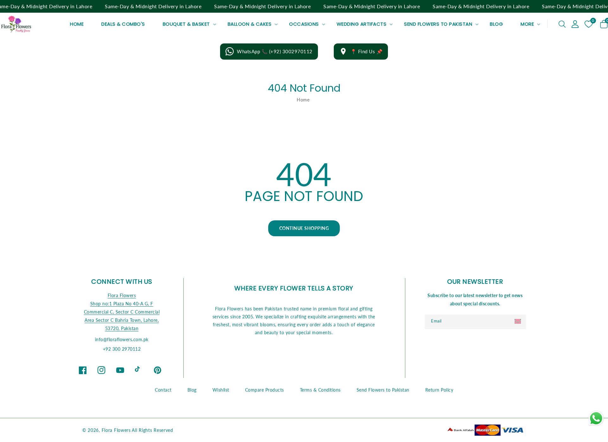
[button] (562, 24)
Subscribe (518, 321)
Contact (163, 390)
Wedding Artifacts (362, 24)
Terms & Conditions (320, 390)
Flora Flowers (122, 295)
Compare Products (264, 390)
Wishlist (220, 390)
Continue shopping (304, 228)
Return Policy (439, 390)
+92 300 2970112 (122, 349)
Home (303, 99)
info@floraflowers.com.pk (122, 339)
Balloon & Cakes (250, 24)
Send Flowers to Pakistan (438, 24)
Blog (192, 390)
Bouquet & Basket (186, 24)
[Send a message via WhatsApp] (596, 418)
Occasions (304, 24)
